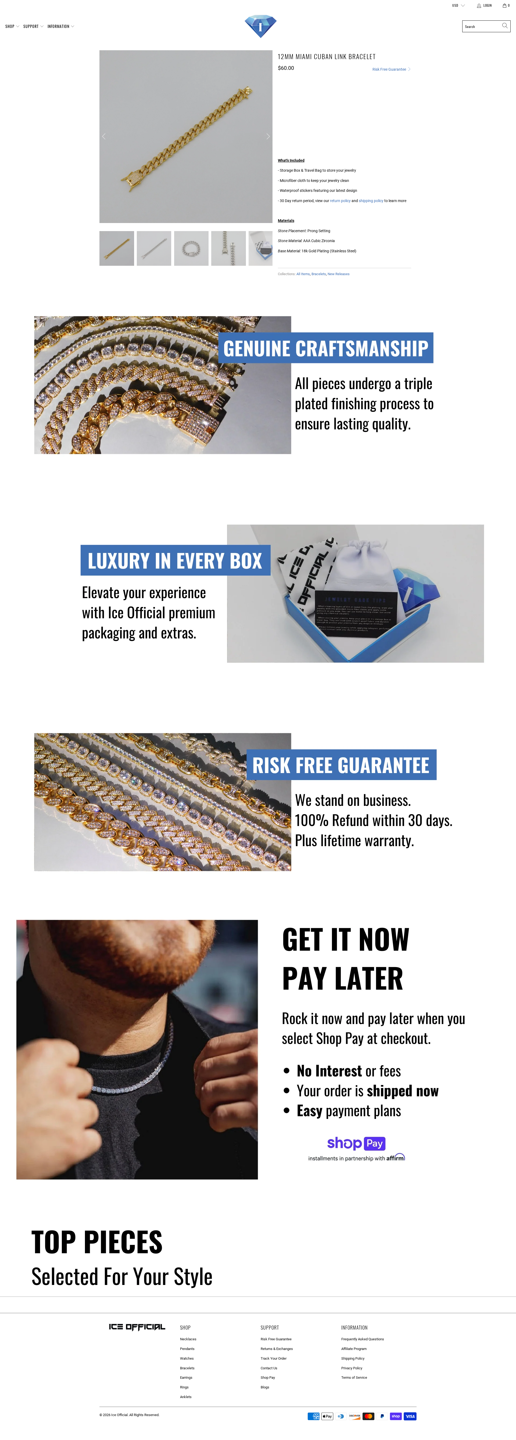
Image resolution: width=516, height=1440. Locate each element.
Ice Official (119, 1415)
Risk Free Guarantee (389, 69)
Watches (187, 1358)
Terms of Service (354, 1378)
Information (59, 26)
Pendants (187, 1349)
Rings (184, 1387)
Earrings (186, 1378)
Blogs (265, 1387)
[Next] (267, 136)
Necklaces (188, 1339)
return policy (340, 201)
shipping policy (371, 201)
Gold (285, 98)
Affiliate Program (354, 1349)
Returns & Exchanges (277, 1349)
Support (31, 26)
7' (283, 121)
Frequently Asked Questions (362, 1339)
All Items (303, 274)
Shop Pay (268, 1378)
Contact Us (269, 1368)
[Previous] (104, 136)
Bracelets (318, 274)
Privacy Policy (351, 1368)
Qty (281, 135)
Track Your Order (273, 1358)
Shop (10, 26)
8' (297, 121)
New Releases (339, 274)
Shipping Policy (352, 1358)
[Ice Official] (261, 26)
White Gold (308, 98)
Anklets (186, 1397)
